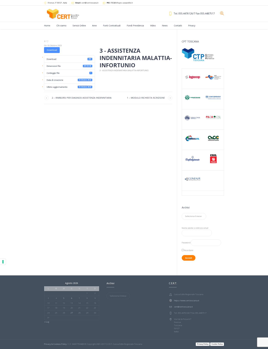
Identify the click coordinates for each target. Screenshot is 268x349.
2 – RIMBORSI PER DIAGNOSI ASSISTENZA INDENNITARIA (82, 97)
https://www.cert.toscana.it (186, 300)
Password (186, 242)
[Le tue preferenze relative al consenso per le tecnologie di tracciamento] (3, 262)
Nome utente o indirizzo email (195, 228)
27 (72, 312)
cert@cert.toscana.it (86, 3)
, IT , (57, 3)
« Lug (46, 321)
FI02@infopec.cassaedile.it (120, 3)
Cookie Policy (217, 344)
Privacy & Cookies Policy (55, 344)
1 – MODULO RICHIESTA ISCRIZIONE (146, 97)
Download (52, 50)
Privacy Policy (202, 344)
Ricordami (188, 250)
